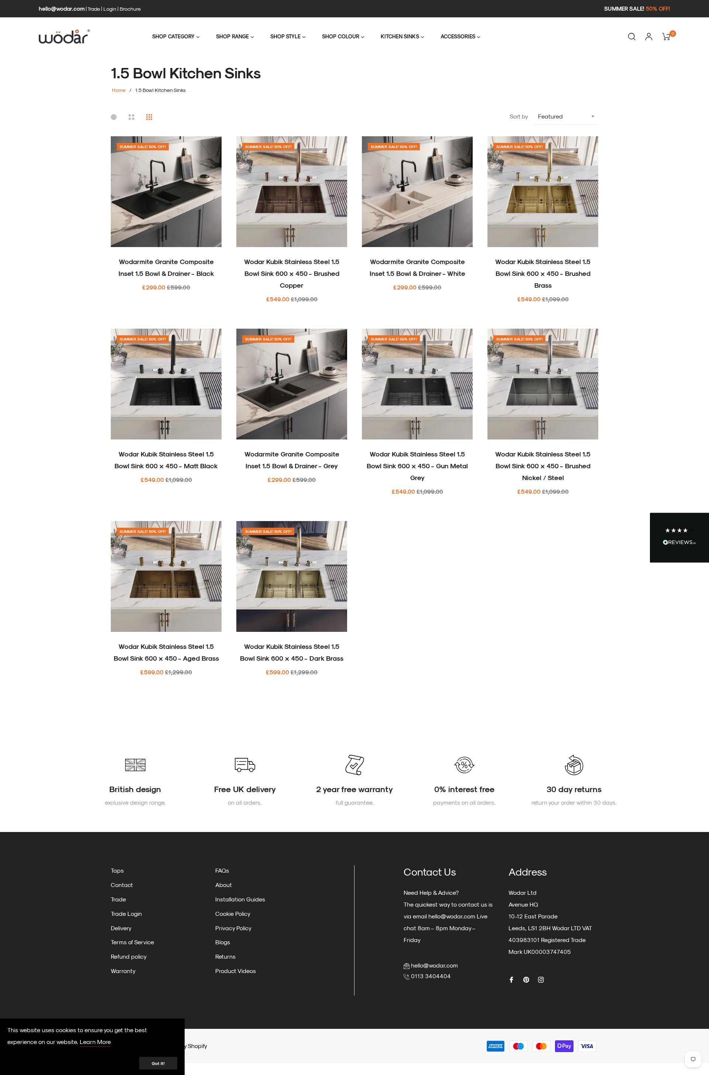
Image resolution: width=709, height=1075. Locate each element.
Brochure (130, 9)
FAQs (222, 870)
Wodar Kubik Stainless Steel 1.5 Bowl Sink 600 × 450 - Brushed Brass (542, 273)
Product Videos (235, 970)
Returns (225, 956)
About (223, 884)
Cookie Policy (232, 913)
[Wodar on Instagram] (541, 979)
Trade (94, 9)
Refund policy (129, 956)
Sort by (519, 116)
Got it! (158, 1063)
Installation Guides (240, 899)
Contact (122, 884)
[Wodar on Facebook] (511, 979)
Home (119, 90)
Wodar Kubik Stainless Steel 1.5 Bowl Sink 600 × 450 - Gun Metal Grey (417, 465)
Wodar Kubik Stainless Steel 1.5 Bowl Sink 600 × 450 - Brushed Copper (291, 273)
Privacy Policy (233, 927)
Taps (117, 870)
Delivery (121, 927)
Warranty (123, 970)
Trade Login (126, 913)
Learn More (95, 1041)
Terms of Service (132, 941)
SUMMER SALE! (637, 8)
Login (109, 9)
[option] (135, 781)
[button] (679, 537)
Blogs (222, 941)
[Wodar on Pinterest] (526, 979)
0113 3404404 (431, 975)
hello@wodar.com (62, 8)
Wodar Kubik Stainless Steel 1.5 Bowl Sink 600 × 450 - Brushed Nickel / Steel (542, 465)
